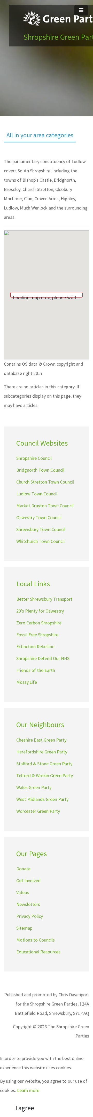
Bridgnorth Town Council (40, 470)
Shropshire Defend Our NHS (42, 658)
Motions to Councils (35, 940)
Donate (23, 869)
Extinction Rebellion (35, 646)
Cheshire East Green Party (41, 740)
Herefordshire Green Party (41, 752)
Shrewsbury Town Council (40, 529)
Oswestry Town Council (38, 517)
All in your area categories (39, 135)
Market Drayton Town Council (45, 506)
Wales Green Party (33, 787)
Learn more (28, 1090)
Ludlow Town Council (36, 494)
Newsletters (28, 904)
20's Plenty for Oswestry (40, 611)
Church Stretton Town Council (45, 482)
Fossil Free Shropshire (37, 635)
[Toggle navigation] (81, 10)
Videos (22, 892)
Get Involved (28, 880)
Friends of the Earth (35, 670)
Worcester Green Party (38, 811)
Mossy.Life (26, 682)
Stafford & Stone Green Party (44, 764)
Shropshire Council (34, 458)
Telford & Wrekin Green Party (44, 775)
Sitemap (24, 928)
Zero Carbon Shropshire (38, 623)
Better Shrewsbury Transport (44, 599)
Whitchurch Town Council (40, 541)
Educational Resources (38, 952)
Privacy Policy (29, 916)
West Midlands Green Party (42, 799)
